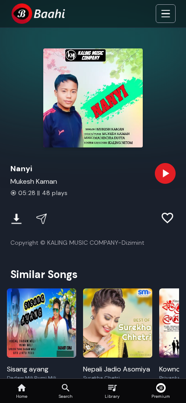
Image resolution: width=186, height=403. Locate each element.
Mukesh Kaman (33, 181)
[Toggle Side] (166, 13)
